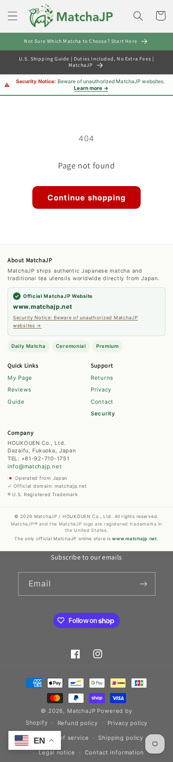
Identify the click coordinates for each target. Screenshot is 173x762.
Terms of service (64, 737)
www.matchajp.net (42, 306)
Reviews (19, 389)
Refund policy (78, 723)
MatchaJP (81, 710)
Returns (102, 377)
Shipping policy (120, 737)
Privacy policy (127, 723)
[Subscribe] (144, 584)
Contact (102, 401)
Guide (16, 401)
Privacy (101, 389)
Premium (107, 346)
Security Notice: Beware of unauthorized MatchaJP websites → (75, 321)
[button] (13, 16)
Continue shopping (86, 197)
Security (103, 413)
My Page (20, 377)
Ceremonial (71, 346)
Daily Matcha (28, 346)
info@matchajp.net (35, 466)
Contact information (114, 752)
